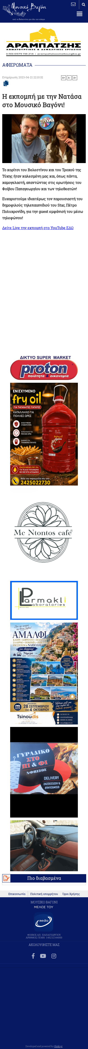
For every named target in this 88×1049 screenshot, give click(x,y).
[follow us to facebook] (33, 956)
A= (74, 77)
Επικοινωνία (16, 894)
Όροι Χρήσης (71, 894)
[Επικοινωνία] (73, 4)
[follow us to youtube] (43, 956)
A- (69, 77)
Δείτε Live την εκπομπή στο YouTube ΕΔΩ (38, 227)
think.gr (58, 1046)
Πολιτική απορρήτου (44, 894)
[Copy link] (6, 83)
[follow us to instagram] (53, 956)
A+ (63, 77)
